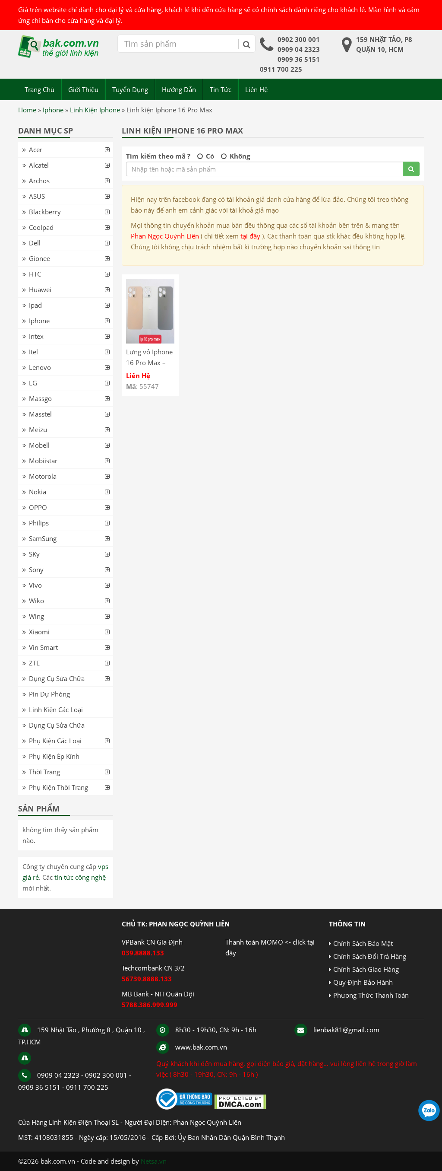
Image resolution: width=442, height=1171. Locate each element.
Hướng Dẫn (179, 89)
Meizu (38, 429)
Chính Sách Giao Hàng (366, 969)
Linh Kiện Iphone (95, 109)
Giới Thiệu (83, 89)
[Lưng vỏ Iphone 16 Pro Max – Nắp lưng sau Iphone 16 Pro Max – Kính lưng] (150, 341)
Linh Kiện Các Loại (56, 709)
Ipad (35, 305)
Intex (36, 336)
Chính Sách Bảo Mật (363, 943)
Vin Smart (43, 647)
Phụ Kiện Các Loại (55, 740)
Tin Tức (220, 89)
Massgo (40, 398)
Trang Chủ (39, 89)
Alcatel (39, 165)
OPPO (38, 507)
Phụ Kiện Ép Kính (54, 756)
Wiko (36, 600)
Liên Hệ (256, 89)
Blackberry (45, 211)
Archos (39, 180)
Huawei (40, 289)
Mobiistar (43, 460)
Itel (33, 351)
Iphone (53, 109)
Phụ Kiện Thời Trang (58, 787)
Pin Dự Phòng (49, 694)
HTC (35, 274)
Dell (35, 243)
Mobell (39, 445)
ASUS (37, 196)
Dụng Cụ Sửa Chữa (57, 678)
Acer (35, 149)
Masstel (40, 414)
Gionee (39, 258)
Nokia (37, 491)
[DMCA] (240, 1107)
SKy (34, 554)
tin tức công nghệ (80, 877)
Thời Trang (44, 771)
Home (27, 109)
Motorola (43, 476)
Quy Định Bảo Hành (363, 982)
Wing (36, 616)
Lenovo (40, 367)
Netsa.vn (154, 1161)
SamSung (43, 538)
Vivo (35, 585)
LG (33, 383)
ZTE (34, 663)
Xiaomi (39, 631)
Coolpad (41, 227)
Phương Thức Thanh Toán (371, 995)
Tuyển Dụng (130, 89)
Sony (36, 569)
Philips (39, 523)
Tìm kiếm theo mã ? (158, 156)
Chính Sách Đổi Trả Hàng (369, 956)
